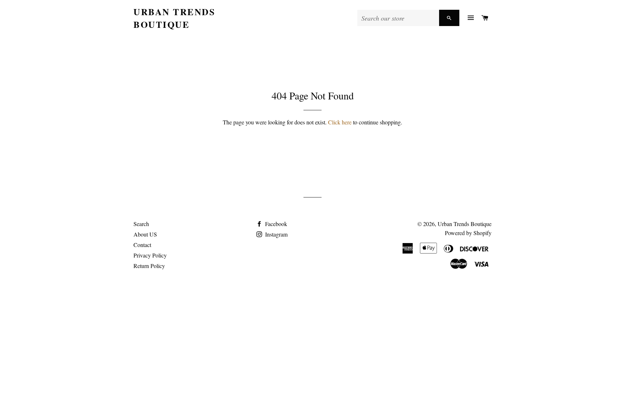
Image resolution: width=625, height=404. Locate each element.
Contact (142, 244)
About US (145, 234)
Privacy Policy (150, 255)
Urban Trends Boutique (174, 18)
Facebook (275, 223)
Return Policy (149, 265)
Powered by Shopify (468, 233)
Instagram (276, 234)
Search (141, 223)
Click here (340, 122)
